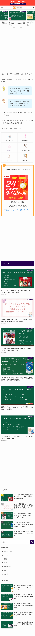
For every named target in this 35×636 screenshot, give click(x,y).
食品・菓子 (7, 574)
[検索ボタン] (33, 7)
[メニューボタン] (2, 7)
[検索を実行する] (32, 542)
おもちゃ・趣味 (8, 551)
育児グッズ (7, 570)
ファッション (7, 555)
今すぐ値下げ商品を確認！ (18, 3)
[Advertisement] (17, 52)
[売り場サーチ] (17, 7)
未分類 (5, 562)
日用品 (5, 559)
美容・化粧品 (7, 566)
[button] (13, 27)
